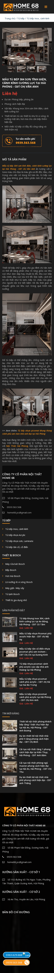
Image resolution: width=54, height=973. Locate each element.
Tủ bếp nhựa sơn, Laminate (19, 540)
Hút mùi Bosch (12, 575)
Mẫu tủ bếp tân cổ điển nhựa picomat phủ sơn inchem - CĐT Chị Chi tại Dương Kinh (34, 651)
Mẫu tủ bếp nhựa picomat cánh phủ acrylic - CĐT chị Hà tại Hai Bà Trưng (34, 681)
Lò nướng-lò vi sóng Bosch (19, 581)
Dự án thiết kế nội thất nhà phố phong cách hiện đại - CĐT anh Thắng (35, 780)
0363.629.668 (14, 955)
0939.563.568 (14, 962)
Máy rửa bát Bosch (15, 563)
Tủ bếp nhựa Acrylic (15, 534)
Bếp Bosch (10, 569)
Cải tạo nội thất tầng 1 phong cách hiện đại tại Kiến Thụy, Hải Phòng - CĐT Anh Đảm (35, 752)
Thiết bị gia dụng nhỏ (16, 600)
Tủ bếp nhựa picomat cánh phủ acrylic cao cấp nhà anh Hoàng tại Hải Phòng (34, 666)
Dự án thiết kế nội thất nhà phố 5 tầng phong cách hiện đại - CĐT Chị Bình (34, 738)
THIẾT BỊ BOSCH (11, 555)
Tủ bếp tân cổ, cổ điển (16, 547)
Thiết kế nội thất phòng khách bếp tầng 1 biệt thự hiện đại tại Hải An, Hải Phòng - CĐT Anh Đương (35, 726)
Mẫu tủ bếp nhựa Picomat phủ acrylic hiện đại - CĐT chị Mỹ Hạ (35, 636)
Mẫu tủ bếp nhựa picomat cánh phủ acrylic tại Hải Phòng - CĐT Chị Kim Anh (35, 697)
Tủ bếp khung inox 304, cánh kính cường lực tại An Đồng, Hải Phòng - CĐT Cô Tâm (34, 621)
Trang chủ (10, 18)
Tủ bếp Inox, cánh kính (38, 18)
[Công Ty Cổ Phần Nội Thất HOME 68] (21, 6)
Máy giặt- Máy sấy (14, 588)
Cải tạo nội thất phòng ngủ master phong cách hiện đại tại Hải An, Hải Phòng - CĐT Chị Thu (35, 767)
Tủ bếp (20, 18)
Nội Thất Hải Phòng (17, 446)
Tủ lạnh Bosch (12, 594)
